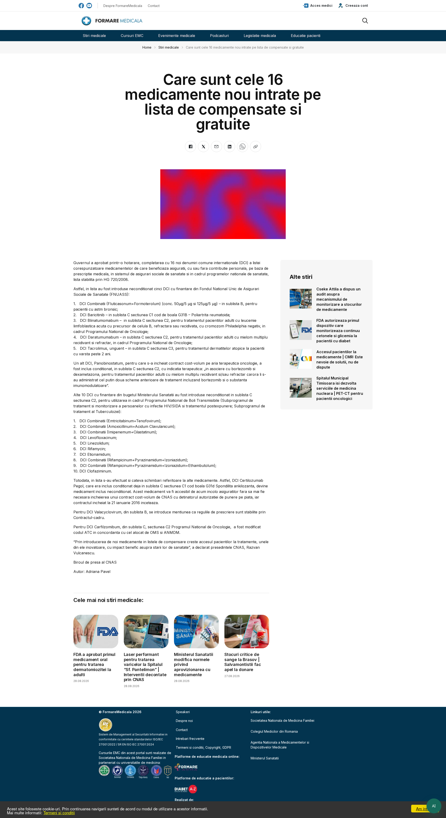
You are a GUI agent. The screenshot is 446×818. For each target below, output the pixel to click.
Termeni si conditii (59, 812)
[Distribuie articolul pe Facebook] (190, 146)
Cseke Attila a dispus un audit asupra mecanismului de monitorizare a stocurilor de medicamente (339, 299)
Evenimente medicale (176, 35)
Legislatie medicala (260, 35)
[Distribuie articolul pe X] (203, 146)
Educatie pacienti (305, 35)
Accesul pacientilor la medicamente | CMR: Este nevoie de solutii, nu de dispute (339, 359)
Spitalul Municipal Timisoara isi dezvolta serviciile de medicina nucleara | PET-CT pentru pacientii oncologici (339, 388)
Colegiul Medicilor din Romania (274, 731)
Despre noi (184, 721)
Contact (154, 6)
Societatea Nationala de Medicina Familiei (130, 758)
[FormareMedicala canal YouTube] (89, 5)
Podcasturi (219, 35)
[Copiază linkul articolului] (255, 146)
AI (434, 805)
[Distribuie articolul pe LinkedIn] (229, 146)
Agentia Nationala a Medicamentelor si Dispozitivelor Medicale (280, 744)
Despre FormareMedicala (122, 6)
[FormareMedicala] (113, 20)
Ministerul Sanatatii (265, 758)
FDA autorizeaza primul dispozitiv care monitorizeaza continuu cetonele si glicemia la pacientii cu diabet (338, 330)
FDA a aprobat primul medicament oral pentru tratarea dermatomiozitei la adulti (94, 664)
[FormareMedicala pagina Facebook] (81, 5)
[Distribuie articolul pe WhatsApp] (242, 146)
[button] (317, 5)
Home (146, 47)
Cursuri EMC (132, 35)
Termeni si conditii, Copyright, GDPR (203, 747)
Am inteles (425, 808)
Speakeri (183, 712)
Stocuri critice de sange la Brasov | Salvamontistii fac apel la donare (242, 662)
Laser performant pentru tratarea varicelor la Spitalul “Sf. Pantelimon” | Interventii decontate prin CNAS (145, 667)
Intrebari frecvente (190, 739)
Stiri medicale (94, 35)
